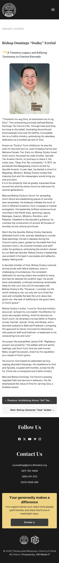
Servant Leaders (13, 28)
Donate (29, 522)
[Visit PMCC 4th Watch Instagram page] (40, 439)
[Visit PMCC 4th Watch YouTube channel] (29, 439)
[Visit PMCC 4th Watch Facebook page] (19, 439)
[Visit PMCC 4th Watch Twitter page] (24, 439)
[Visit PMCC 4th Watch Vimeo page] (35, 439)
